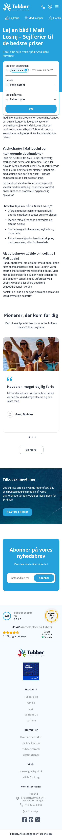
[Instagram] (37, 820)
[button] (43, 6)
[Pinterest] (31, 820)
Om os (31, 702)
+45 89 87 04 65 (33, 804)
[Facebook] (24, 820)
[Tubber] (16, 7)
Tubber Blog (31, 696)
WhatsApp (33, 811)
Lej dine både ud (31, 743)
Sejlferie (14, 18)
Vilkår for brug (31, 777)
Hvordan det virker (31, 737)
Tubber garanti (31, 749)
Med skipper (35, 18)
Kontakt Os (31, 714)
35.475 (16, 627)
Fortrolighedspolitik (31, 771)
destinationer (31, 754)
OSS (31, 708)
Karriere (31, 720)
